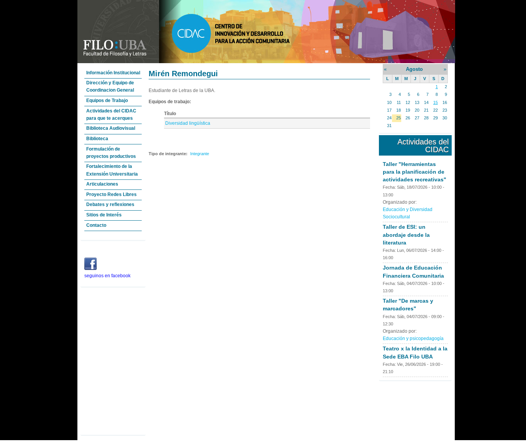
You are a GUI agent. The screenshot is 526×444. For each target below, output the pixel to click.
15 (435, 102)
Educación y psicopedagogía (413, 338)
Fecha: (390, 187)
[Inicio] (266, 61)
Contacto (96, 225)
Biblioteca (97, 138)
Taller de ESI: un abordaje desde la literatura (406, 234)
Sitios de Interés (104, 215)
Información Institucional (113, 72)
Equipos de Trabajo (107, 100)
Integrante (199, 153)
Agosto (414, 69)
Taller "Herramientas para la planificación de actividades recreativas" (414, 172)
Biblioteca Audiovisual (110, 128)
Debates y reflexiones (110, 204)
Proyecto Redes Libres (111, 194)
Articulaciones (102, 184)
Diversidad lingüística (187, 123)
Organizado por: (400, 202)
